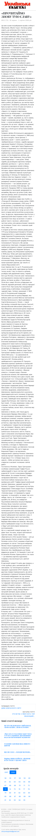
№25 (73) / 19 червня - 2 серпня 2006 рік (16, 20)
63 (15, 782)
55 (10, 778)
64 (19, 782)
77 (24, 789)
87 (15, 796)
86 (10, 796)
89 (24, 796)
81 (15, 793)
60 (29, 778)
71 (24, 785)
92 (10, 800)
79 (5, 793)
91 (5, 800)
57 (15, 778)
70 (20, 785)
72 (29, 785)
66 (29, 782)
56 (5, 778)
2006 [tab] (13, 772)
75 (15, 789)
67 (5, 785)
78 (29, 789)
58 (20, 778)
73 (5, 789)
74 (10, 789)
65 (24, 782)
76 (19, 789)
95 (24, 800)
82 (19, 793)
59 (24, 778)
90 (29, 796)
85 (5, 796)
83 (24, 793)
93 (15, 800)
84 (29, 793)
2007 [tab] (6, 772)
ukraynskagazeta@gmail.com (10, 831)
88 (20, 796)
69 (15, 785)
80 (10, 793)
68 (10, 785)
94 (19, 800)
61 (5, 782)
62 (10, 782)
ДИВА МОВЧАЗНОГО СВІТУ (11, 708)
